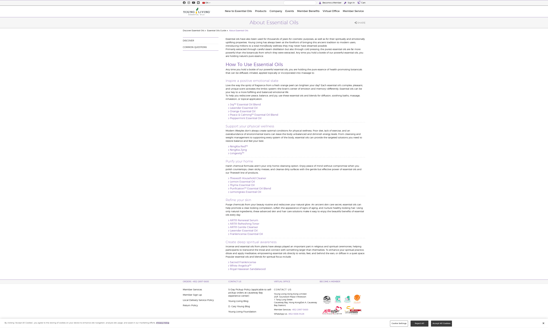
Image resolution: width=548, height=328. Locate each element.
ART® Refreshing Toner (244, 224)
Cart (362, 2)
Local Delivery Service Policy (198, 300)
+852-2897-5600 (300, 310)
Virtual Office (331, 11)
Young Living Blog (238, 301)
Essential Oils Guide (216, 31)
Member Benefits (308, 11)
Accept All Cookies (441, 323)
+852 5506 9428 (296, 314)
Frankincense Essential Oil (246, 234)
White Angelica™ (240, 266)
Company (276, 11)
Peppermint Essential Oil (245, 118)
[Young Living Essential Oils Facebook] (184, 3)
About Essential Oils (238, 31)
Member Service (353, 11)
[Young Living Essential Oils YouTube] (193, 3)
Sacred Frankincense (243, 262)
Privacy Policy (162, 323)
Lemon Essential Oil (242, 182)
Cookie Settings (399, 323)
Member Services (192, 289)
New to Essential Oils (238, 11)
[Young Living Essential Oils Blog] (198, 3)
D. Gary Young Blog (239, 306)
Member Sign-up (192, 295)
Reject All (419, 323)
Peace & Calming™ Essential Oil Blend (254, 115)
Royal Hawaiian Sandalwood (248, 269)
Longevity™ (237, 153)
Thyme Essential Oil (242, 185)
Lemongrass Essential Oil (245, 192)
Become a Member (332, 3)
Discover (188, 41)
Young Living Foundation (242, 312)
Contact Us (234, 282)
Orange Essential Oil (242, 111)
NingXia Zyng (238, 150)
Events (289, 11)
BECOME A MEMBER (330, 282)
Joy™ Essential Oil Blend (245, 104)
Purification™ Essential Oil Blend (250, 188)
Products (260, 11)
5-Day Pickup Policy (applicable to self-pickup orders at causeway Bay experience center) (250, 292)
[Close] (543, 323)
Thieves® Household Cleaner (248, 178)
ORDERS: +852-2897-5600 (196, 282)
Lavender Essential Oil (244, 108)
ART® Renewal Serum (244, 220)
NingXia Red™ (239, 146)
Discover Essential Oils (193, 31)
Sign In (351, 3)
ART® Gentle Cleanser (244, 227)
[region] (274, 323)
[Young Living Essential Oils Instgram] (189, 3)
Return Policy (190, 305)
